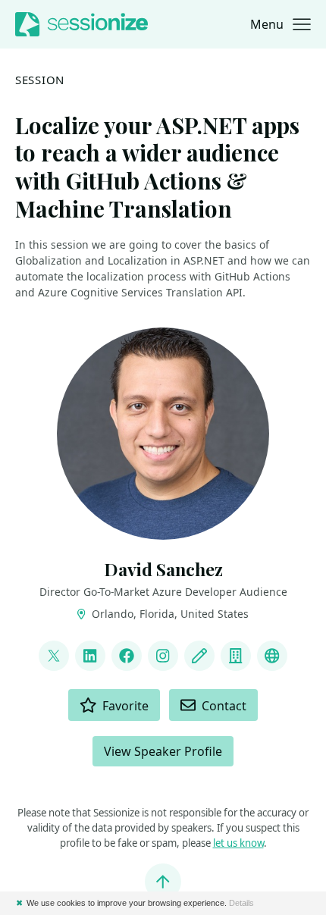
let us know (238, 843)
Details (241, 902)
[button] (280, 24)
